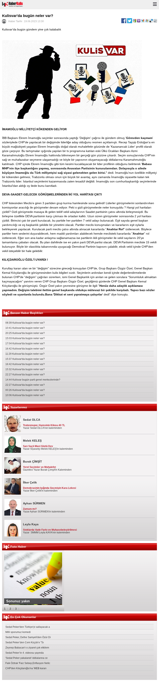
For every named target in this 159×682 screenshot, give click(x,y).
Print (4, 21)
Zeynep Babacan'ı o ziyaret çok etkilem (27, 647)
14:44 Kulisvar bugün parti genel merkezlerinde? (32, 379)
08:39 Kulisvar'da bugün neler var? (25, 322)
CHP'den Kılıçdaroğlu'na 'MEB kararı (25, 668)
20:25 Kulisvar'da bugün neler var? (25, 333)
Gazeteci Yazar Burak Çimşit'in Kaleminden (47, 465)
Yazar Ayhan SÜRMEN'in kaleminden (44, 507)
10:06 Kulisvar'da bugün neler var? (25, 395)
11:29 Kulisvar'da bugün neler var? (25, 353)
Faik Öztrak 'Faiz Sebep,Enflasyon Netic (27, 663)
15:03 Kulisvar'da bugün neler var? (25, 338)
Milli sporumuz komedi (18, 632)
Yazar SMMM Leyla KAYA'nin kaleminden (50, 528)
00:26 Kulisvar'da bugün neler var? (25, 390)
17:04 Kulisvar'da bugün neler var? (25, 343)
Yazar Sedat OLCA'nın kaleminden (44, 423)
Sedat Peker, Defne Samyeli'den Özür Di (28, 637)
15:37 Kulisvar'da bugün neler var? (25, 359)
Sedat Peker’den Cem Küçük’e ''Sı (24, 642)
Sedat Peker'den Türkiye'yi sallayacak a (27, 626)
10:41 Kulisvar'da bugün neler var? (25, 328)
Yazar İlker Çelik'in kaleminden (49, 486)
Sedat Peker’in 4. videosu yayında (24, 652)
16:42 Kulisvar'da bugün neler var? (25, 348)
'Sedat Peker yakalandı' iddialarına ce (26, 658)
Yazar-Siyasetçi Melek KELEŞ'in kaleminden (48, 444)
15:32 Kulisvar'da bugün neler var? (25, 369)
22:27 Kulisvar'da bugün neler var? (25, 374)
